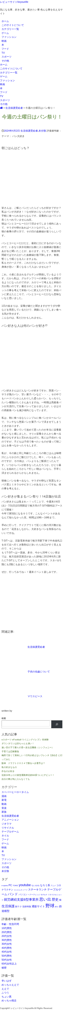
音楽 (4, 808)
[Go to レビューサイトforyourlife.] (1, 108)
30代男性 (7, 940)
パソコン (23, 894)
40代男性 (7, 948)
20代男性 (7, 932)
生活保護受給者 (29, 130)
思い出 (45, 899)
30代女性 (7, 944)
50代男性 (7, 955)
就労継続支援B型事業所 (21, 899)
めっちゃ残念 (9, 1000)
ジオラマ (6, 823)
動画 (4, 804)
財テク (18, 906)
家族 (4, 812)
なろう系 (45, 885)
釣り (57, 907)
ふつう (5, 992)
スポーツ (6, 56)
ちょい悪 (6, 996)
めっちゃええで (10, 984)
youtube (25, 885)
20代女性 (7, 936)
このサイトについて (13, 25)
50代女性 (7, 959)
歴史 (55, 899)
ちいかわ (35, 885)
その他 (5, 60)
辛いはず (6, 980)
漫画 (4, 796)
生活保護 (8, 906)
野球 (50, 905)
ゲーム (5, 33)
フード (5, 49)
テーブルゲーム (10, 831)
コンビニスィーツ (20, 890)
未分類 (42, 130)
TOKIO (15, 885)
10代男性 (7, 928)
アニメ (53, 885)
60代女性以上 (9, 963)
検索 (4, 718)
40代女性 (7, 951)
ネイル (5, 835)
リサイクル (8, 827)
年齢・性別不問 (10, 924)
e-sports (5, 885)
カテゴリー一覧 (10, 29)
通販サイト (38, 906)
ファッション (9, 37)
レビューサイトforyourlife (14, 2)
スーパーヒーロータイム (15, 792)
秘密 (4, 967)
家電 (4, 800)
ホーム (5, 21)
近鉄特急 (26, 906)
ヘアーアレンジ (34, 895)
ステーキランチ (37, 889)
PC (10, 885)
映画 (4, 41)
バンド (13, 894)
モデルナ (44, 895)
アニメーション (10, 819)
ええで (5, 988)
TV (3, 53)
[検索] (56, 724)
